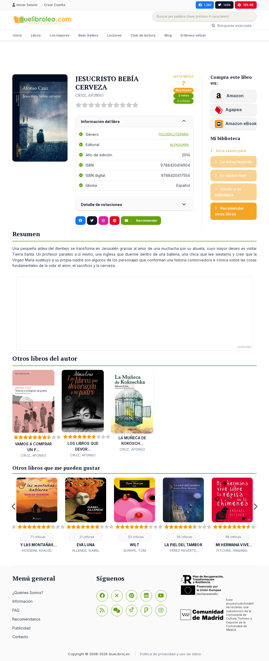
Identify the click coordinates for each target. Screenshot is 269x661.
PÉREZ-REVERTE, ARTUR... (183, 550)
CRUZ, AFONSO (89, 95)
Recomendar (146, 221)
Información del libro (100, 121)
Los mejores (59, 35)
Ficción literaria (174, 134)
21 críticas (86, 537)
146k (227, 5)
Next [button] (255, 506)
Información (22, 601)
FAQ (15, 610)
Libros (36, 35)
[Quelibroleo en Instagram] (103, 220)
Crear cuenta (54, 5)
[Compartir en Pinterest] (115, 220)
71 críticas (37, 537)
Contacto (20, 636)
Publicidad (21, 628)
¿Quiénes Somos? (27, 592)
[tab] (134, 121)
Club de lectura (143, 35)
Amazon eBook (241, 123)
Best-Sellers (88, 35)
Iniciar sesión (28, 5)
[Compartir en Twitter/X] (92, 220)
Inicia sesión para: (231, 150)
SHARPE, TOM (134, 550)
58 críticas (233, 537)
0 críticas (183, 101)
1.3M (207, 5)
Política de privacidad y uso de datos (170, 654)
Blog (168, 35)
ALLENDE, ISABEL (86, 550)
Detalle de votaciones (101, 204)
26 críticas (184, 537)
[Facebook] (102, 596)
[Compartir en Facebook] (80, 220)
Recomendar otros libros (229, 211)
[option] (36, 515)
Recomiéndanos (26, 619)
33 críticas (135, 537)
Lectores (114, 35)
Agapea (233, 109)
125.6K (248, 5)
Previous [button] (13, 506)
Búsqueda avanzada (233, 25)
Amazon (234, 95)
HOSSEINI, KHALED (37, 550)
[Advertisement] (134, 58)
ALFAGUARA (179, 145)
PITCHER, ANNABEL (232, 550)
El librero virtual (192, 35)
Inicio (17, 35)
